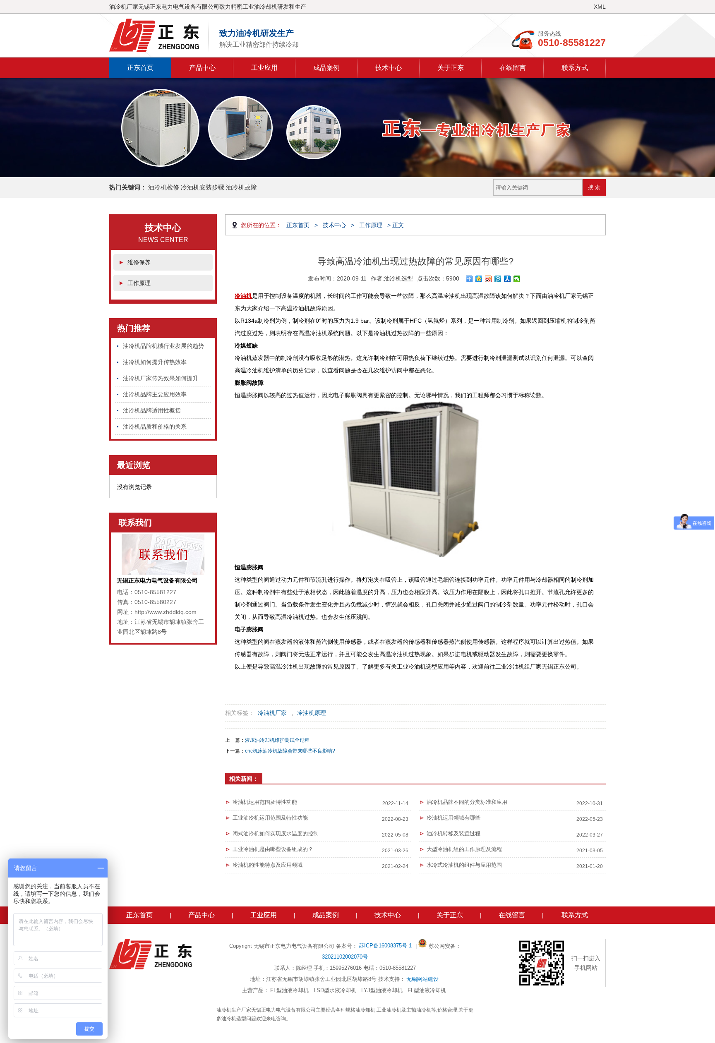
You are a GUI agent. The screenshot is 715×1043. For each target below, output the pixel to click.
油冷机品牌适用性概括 (152, 410)
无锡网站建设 (422, 979)
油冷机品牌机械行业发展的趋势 (163, 346)
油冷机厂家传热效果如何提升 (160, 378)
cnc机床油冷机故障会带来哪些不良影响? (290, 751)
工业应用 (264, 67)
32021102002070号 (345, 957)
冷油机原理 (311, 713)
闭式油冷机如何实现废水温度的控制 (276, 833)
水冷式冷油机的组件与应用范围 (464, 865)
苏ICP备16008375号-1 (386, 945)
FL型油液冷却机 (289, 990)
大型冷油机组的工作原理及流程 (464, 849)
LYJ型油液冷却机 (382, 990)
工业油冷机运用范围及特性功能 (270, 818)
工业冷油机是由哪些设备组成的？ (273, 849)
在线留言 (512, 67)
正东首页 (140, 67)
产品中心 (202, 67)
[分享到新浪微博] (488, 279)
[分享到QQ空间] (478, 279)
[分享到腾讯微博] (497, 279)
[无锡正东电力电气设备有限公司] (159, 35)
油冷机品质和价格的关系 (155, 426)
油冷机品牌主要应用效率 (155, 394)
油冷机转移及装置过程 (453, 833)
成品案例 (326, 67)
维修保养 (139, 262)
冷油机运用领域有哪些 (453, 818)
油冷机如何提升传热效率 (155, 362)
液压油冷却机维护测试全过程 (277, 740)
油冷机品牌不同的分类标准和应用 (467, 802)
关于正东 (450, 67)
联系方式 (574, 67)
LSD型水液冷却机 (335, 990)
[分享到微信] (517, 279)
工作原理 (139, 283)
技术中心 (388, 67)
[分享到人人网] (507, 279)
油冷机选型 (398, 278)
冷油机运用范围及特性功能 (265, 802)
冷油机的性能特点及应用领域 (267, 865)
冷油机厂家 (272, 713)
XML (600, 6)
